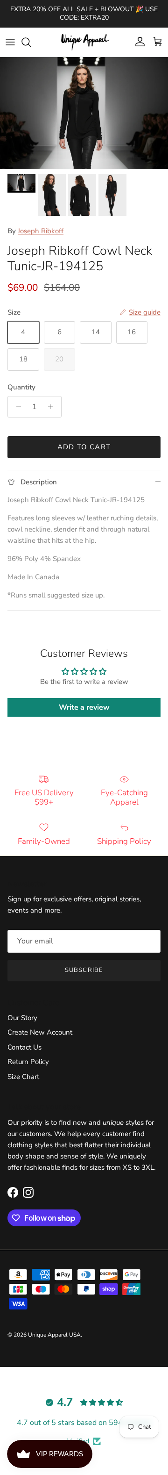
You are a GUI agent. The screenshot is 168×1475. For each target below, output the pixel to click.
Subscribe (84, 970)
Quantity (21, 387)
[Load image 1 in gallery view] (84, 113)
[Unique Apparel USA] (84, 42)
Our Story (22, 1017)
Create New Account (39, 1032)
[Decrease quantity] (16, 406)
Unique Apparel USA (54, 1334)
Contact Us (24, 1047)
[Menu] (10, 42)
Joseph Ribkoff (40, 231)
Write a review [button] (84, 707)
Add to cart (84, 447)
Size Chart (23, 1076)
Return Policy (28, 1061)
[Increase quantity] (53, 406)
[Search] (31, 42)
